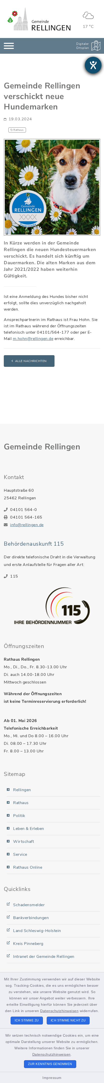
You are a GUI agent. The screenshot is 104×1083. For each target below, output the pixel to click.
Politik (19, 816)
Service (20, 854)
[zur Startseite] (39, 19)
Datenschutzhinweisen (59, 1011)
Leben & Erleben (28, 828)
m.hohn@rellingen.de (33, 338)
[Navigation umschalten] (9, 46)
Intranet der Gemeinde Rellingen (43, 956)
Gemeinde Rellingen (42, 446)
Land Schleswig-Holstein (37, 931)
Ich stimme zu (27, 1020)
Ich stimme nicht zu (68, 1020)
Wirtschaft (23, 841)
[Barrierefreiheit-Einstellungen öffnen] (93, 65)
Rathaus (21, 803)
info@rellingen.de (27, 525)
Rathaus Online (27, 867)
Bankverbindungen (31, 918)
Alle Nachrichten (31, 361)
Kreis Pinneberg (28, 943)
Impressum (52, 1078)
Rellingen (22, 790)
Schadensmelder (29, 905)
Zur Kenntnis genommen (50, 1064)
